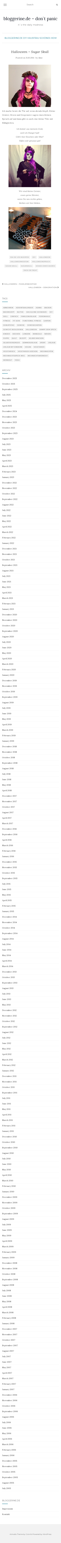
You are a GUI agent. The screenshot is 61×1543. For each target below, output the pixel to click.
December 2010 (9, 1136)
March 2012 (7, 1059)
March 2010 (7, 1180)
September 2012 (9, 1026)
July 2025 (6, 395)
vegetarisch (9, 351)
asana (39, 308)
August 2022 (8, 504)
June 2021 (6, 581)
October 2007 (8, 1340)
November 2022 (9, 488)
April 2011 (6, 1114)
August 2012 (7, 1032)
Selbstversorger (11, 343)
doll (5, 316)
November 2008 (9, 1268)
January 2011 (8, 1131)
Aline (40, 58)
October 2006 (8, 1406)
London (26, 334)
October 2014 (8, 928)
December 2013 (9, 972)
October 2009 (8, 1208)
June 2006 (7, 1428)
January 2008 (8, 1323)
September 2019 (9, 697)
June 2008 (7, 1296)
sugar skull (11, 266)
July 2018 (6, 774)
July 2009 (6, 1224)
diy (25, 38)
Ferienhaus (44, 316)
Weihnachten (46, 351)
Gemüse (21, 325)
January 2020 (8, 675)
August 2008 (8, 1285)
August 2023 (8, 438)
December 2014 (9, 917)
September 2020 (10, 631)
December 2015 (9, 862)
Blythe (20, 312)
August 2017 (7, 812)
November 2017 (9, 801)
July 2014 (6, 944)
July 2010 (6, 1158)
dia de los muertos (19, 257)
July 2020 (6, 642)
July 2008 (6, 1290)
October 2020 (8, 625)
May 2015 (6, 895)
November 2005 (9, 1466)
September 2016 (9, 834)
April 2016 (7, 840)
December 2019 (9, 680)
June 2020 (6, 647)
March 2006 (7, 1444)
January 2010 (8, 1191)
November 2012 (9, 1015)
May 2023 (6, 455)
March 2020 (7, 664)
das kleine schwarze (36, 312)
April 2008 (7, 1307)
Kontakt (6, 1514)
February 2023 (9, 471)
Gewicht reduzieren (13, 329)
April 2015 (7, 900)
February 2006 (9, 1450)
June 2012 (6, 1043)
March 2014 (7, 966)
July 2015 (6, 884)
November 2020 (9, 620)
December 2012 (9, 1010)
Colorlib (29, 1534)
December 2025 (9, 378)
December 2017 (9, 796)
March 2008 (7, 1312)
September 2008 (10, 1279)
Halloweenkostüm (19, 261)
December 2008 (9, 1263)
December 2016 (9, 829)
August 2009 (8, 1219)
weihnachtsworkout (38, 356)
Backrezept (8, 312)
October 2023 (8, 428)
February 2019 (9, 735)
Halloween (44, 257)
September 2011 (9, 1092)
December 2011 (9, 1076)
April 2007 (7, 1373)
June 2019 (6, 713)
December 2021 (9, 548)
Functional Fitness (32, 321)
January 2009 (8, 1257)
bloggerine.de (14, 38)
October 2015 (8, 873)
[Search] (57, 5)
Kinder (6, 334)
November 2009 (9, 1202)
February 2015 (9, 906)
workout (7, 360)
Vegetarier (39, 347)
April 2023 (7, 460)
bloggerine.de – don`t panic (30, 18)
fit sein (16, 321)
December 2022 (9, 482)
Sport (42, 343)
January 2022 (8, 543)
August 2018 (8, 768)
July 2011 (6, 1098)
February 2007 (9, 1384)
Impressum (7, 1508)
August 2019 (8, 702)
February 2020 (9, 669)
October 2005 (8, 1472)
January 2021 (8, 609)
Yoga (17, 360)
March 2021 (7, 598)
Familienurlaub (28, 316)
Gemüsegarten (34, 325)
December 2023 (9, 417)
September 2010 (10, 1147)
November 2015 (9, 867)
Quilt (14, 338)
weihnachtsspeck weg (14, 356)
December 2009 (9, 1197)
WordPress (47, 1534)
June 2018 (6, 779)
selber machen (36, 338)
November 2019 (9, 686)
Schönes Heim (48, 38)
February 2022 (9, 537)
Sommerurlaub (30, 343)
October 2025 (8, 384)
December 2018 (9, 746)
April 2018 (7, 790)
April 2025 (7, 406)
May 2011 (6, 1109)
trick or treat (30, 270)
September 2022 (9, 499)
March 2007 (7, 1378)
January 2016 (8, 856)
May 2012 (6, 1048)
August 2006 (8, 1417)
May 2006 (6, 1433)
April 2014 (7, 961)
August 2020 (8, 636)
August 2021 (7, 570)
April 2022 (7, 526)
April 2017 (6, 818)
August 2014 (8, 939)
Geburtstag (8, 325)
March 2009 (7, 1246)
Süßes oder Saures (45, 266)
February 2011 (8, 1125)
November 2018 (9, 752)
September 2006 (10, 1411)
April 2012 (6, 1054)
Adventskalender (24, 308)
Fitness (6, 321)
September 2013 (9, 983)
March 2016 (7, 845)
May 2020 (6, 653)
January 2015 (8, 911)
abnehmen (8, 308)
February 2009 (9, 1252)
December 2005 (9, 1461)
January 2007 (8, 1389)
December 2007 (9, 1329)
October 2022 (8, 493)
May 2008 (6, 1301)
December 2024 (9, 411)
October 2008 (8, 1274)
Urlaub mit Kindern (12, 347)
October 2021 (8, 559)
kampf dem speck (48, 329)
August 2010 (8, 1153)
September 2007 (10, 1345)
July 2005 (6, 1488)
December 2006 (9, 1395)
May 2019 (6, 719)
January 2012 (8, 1070)
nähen (48, 334)
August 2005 (8, 1483)
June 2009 (7, 1230)
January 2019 (8, 741)
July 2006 (6, 1422)
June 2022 (6, 515)
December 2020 (9, 614)
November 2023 (9, 422)
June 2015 (6, 889)
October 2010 (8, 1142)
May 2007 (6, 1367)
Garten (47, 321)
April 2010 (7, 1175)
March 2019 (7, 730)
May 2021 (6, 587)
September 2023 (9, 433)
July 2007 (6, 1356)
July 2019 (6, 708)
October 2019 (8, 691)
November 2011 (9, 1081)
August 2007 (8, 1351)
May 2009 (6, 1235)
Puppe (6, 338)
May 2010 (6, 1169)
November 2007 (9, 1334)
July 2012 (6, 1037)
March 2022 (7, 532)
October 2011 (8, 1087)
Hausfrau (33, 38)
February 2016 (9, 851)
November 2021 (9, 554)
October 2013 (8, 977)
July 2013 (6, 994)
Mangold (37, 334)
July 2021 (6, 576)
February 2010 (9, 1186)
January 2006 (8, 1455)
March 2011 (7, 1120)
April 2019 (7, 724)
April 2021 (6, 592)
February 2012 (8, 1065)
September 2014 (9, 933)
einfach (14, 316)
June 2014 (6, 950)
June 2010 (6, 1164)
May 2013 (6, 1004)
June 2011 (6, 1103)
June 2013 (6, 999)
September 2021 (9, 565)
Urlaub (51, 343)
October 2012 (8, 1021)
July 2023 (6, 444)
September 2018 (9, 763)
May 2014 (6, 955)
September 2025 (10, 389)
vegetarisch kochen (27, 351)
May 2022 (6, 521)
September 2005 (10, 1477)
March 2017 (7, 823)
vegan (28, 347)
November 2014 (9, 922)
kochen (16, 334)
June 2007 (6, 1362)
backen (47, 308)
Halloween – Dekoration (43, 287)
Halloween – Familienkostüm (20, 284)
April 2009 (7, 1241)
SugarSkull (26, 266)
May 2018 (6, 785)
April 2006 (7, 1439)
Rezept (23, 338)
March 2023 (7, 466)
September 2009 (10, 1213)
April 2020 (7, 658)
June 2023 (6, 449)
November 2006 (9, 1400)
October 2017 (8, 807)
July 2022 (6, 510)
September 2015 (9, 878)
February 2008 (9, 1318)
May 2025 (6, 400)
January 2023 (8, 477)
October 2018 (8, 757)
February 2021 (8, 603)
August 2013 (7, 988)
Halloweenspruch (41, 261)
